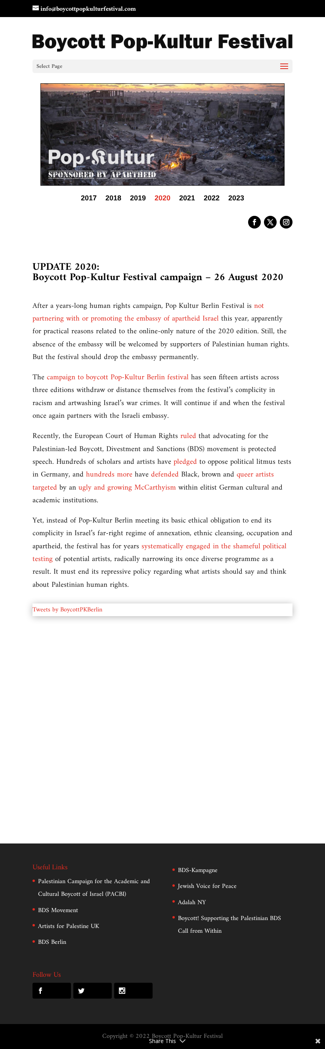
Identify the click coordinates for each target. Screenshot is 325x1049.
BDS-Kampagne (198, 870)
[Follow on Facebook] (254, 222)
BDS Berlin (52, 942)
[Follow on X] (270, 222)
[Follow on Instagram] (286, 222)
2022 (212, 198)
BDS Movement (58, 910)
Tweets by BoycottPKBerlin (67, 609)
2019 (138, 198)
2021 (187, 198)
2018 (113, 198)
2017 (89, 198)
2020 (162, 198)
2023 (236, 198)
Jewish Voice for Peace (207, 886)
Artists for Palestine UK (68, 926)
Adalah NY (192, 902)
